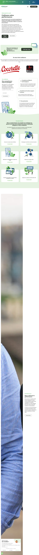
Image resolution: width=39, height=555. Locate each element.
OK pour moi (18, 550)
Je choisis (10, 550)
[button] (28, 6)
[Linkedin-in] (29, 3)
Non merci (4, 550)
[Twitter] (29, 1)
